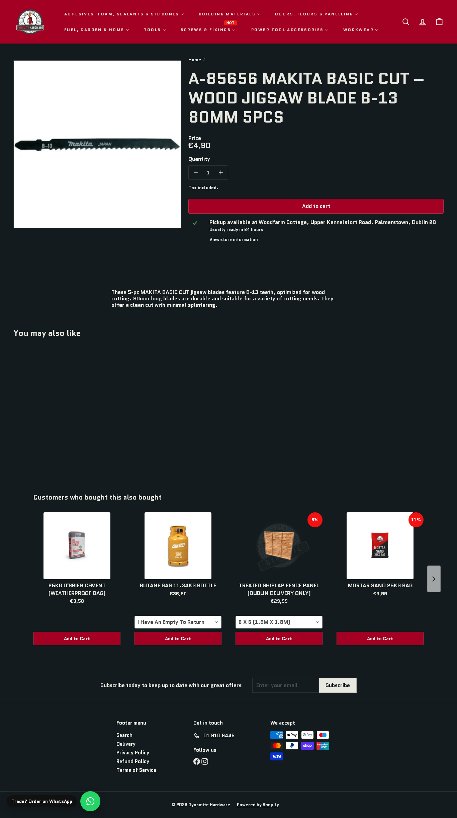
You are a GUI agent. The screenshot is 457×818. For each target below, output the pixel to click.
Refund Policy (132, 761)
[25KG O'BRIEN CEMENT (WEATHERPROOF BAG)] (76, 545)
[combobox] (177, 622)
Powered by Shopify (258, 805)
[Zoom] (97, 144)
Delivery (125, 744)
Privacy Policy (132, 752)
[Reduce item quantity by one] (195, 172)
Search (124, 735)
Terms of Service (136, 770)
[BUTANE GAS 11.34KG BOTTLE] (177, 545)
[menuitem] (124, 14)
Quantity (199, 159)
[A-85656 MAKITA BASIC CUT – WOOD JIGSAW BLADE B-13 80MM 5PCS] (46, 410)
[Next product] (434, 579)
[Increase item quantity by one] (220, 172)
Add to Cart (77, 638)
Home (194, 60)
